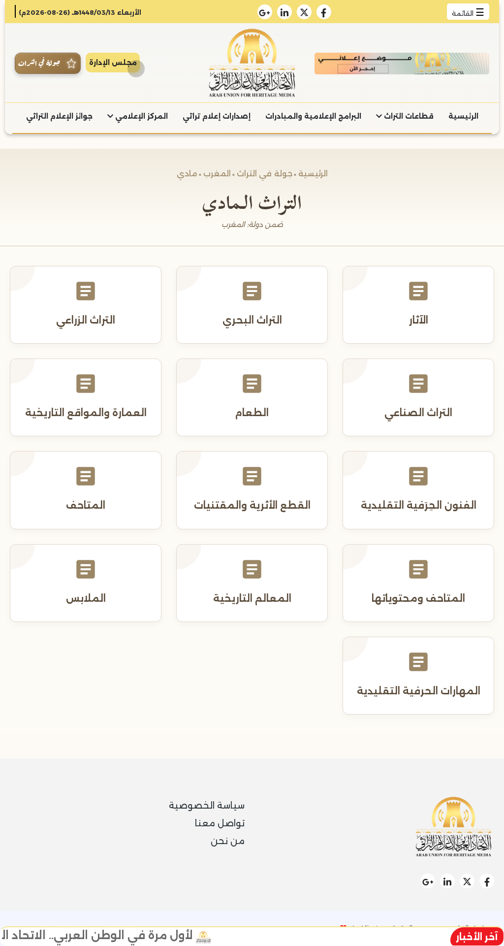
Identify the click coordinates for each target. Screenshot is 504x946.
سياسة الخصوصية (207, 805)
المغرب (217, 173)
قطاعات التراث (408, 116)
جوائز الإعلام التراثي (59, 116)
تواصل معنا (220, 823)
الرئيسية (463, 116)
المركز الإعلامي (140, 116)
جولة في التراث (264, 173)
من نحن (228, 841)
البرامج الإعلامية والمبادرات (313, 116)
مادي (187, 173)
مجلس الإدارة (113, 62)
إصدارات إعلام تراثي (217, 116)
